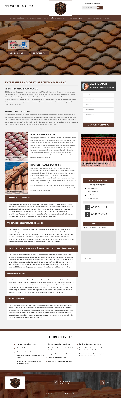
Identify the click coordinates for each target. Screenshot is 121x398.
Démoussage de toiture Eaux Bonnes (59, 344)
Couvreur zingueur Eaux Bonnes (26, 344)
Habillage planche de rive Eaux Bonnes (60, 361)
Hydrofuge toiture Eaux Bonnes (57, 358)
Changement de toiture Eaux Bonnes (59, 354)
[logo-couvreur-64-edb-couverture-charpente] (60, 8)
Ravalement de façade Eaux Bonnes (90, 344)
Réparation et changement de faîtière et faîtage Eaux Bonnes (29, 362)
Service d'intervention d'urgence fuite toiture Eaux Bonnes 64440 (90, 349)
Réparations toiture (57, 18)
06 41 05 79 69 (27, 6)
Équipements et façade (75, 18)
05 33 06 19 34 (13, 6)
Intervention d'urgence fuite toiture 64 (98, 18)
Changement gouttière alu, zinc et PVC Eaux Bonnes (30, 357)
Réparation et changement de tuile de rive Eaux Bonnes (61, 349)
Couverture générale (17, 18)
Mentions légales (69, 394)
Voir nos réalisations (18, 53)
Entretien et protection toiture (37, 18)
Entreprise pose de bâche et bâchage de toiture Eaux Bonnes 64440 (91, 355)
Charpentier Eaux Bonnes (24, 348)
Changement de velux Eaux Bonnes (27, 352)
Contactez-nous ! (39, 53)
